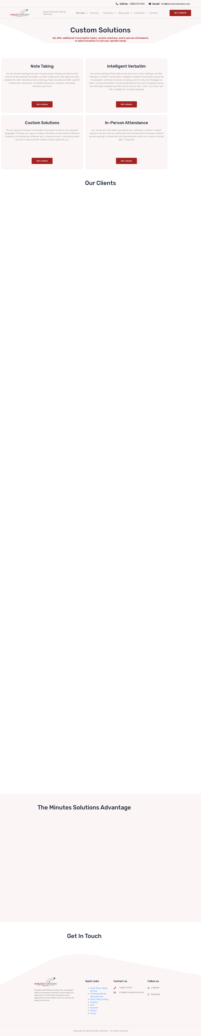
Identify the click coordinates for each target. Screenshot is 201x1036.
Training (94, 13)
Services (80, 13)
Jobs (92, 1005)
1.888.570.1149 (132, 3)
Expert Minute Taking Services (54, 12)
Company (108, 13)
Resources (123, 13)
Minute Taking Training (99, 999)
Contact (153, 13)
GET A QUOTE (180, 13)
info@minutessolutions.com (171, 3)
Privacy (93, 1013)
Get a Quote (42, 104)
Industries (139, 13)
